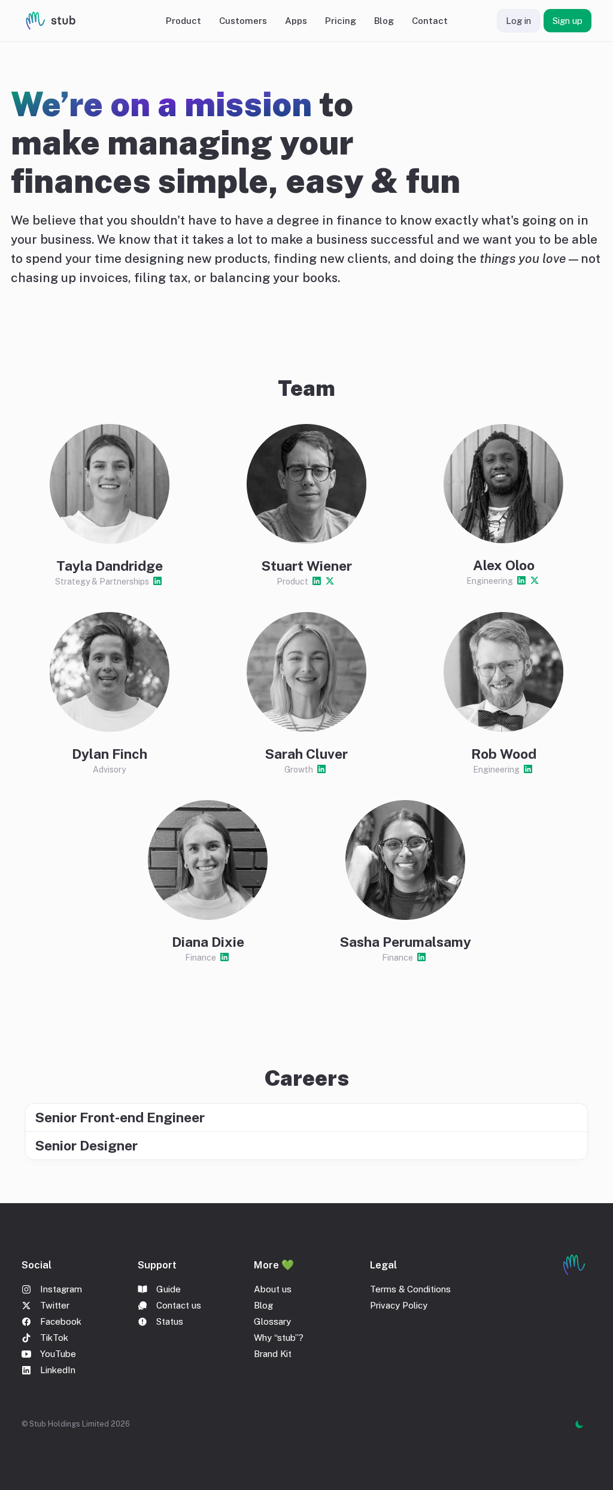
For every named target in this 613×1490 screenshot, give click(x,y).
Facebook (60, 1321)
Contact (430, 21)
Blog (384, 21)
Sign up (567, 21)
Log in (518, 21)
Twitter (54, 1305)
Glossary (272, 1321)
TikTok (54, 1337)
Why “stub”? (279, 1337)
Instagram (61, 1289)
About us (273, 1289)
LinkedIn (57, 1370)
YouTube (58, 1354)
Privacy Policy (398, 1305)
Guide (168, 1289)
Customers (243, 21)
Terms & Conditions (410, 1289)
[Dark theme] (579, 1424)
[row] (306, 1117)
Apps (296, 21)
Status (169, 1321)
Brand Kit (273, 1354)
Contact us (178, 1305)
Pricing (340, 21)
